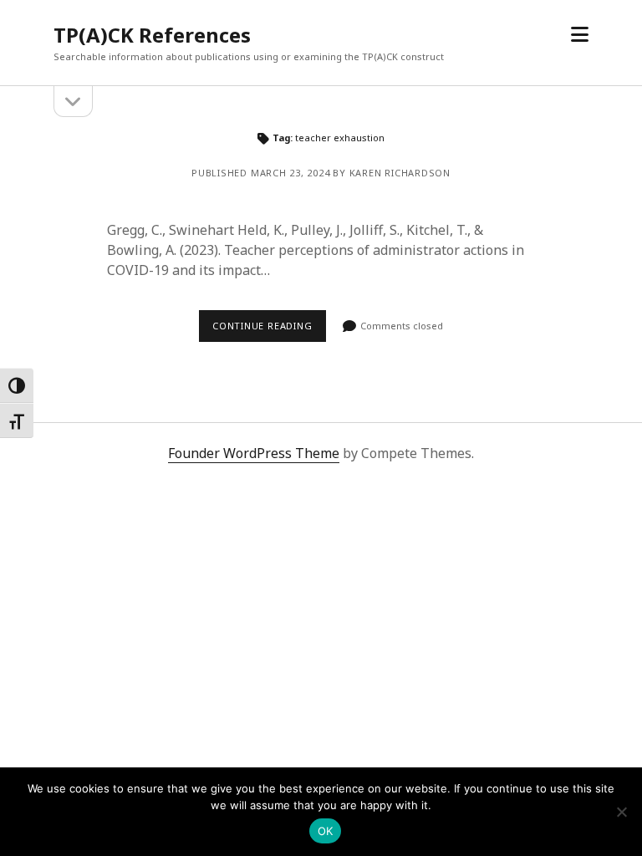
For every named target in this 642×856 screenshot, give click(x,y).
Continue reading (262, 325)
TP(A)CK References (152, 34)
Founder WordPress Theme (253, 453)
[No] (621, 811)
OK (326, 831)
